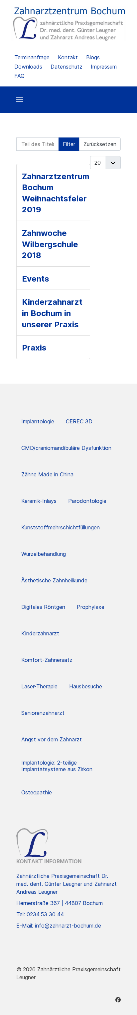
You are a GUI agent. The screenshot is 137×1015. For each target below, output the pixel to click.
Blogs (93, 57)
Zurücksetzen (99, 144)
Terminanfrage (32, 57)
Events (35, 279)
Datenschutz (66, 66)
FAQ (19, 76)
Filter (69, 144)
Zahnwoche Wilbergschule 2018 (50, 244)
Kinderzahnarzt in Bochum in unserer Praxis (52, 313)
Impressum (104, 66)
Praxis (34, 347)
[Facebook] (118, 999)
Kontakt (68, 57)
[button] (19, 99)
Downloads (28, 66)
